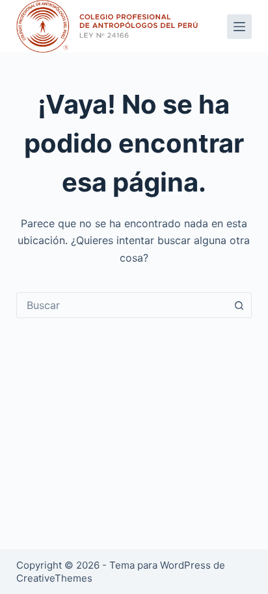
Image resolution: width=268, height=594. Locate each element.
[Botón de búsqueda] (238, 305)
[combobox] (122, 305)
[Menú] (239, 26)
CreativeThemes (54, 578)
